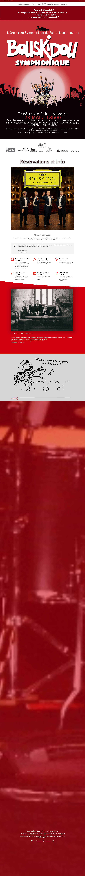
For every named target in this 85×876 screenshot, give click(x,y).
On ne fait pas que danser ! (43, 259)
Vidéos (38, 4)
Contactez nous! (63, 273)
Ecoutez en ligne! (20, 273)
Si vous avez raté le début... (22, 259)
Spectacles (50, 4)
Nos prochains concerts (37, 840)
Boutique (56, 4)
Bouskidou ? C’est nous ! (24, 4)
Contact (63, 4)
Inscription (14, 398)
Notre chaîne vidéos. (42, 273)
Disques (33, 4)
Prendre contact (49, 840)
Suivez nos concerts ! (63, 259)
